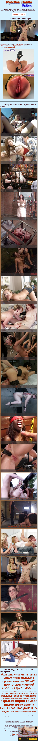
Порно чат (22, 14)
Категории (15, 14)
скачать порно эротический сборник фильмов (19, 684)
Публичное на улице (8, 47)
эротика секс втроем (25, 693)
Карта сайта (16, 734)
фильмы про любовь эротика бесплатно (23, 711)
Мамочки (8, 46)
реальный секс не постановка (18, 695)
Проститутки (17, 46)
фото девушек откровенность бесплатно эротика (19, 698)
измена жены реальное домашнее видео (19, 708)
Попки (26, 46)
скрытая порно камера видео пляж (19, 702)
